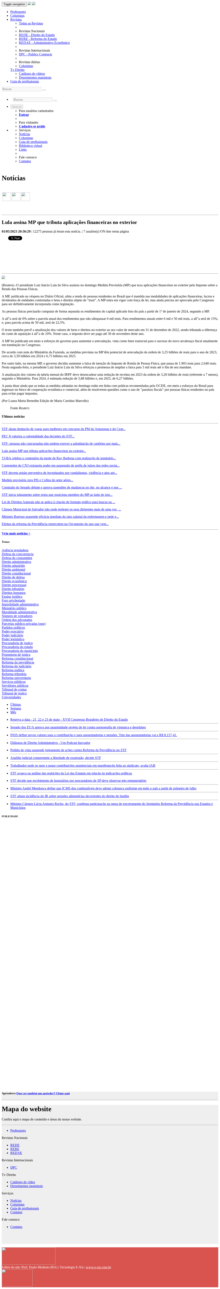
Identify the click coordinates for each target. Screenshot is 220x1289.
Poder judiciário (12, 635)
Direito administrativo (16, 562)
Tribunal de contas (14, 689)
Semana (15, 708)
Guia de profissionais (24, 81)
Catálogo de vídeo (22, 1182)
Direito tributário (13, 589)
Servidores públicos (15, 685)
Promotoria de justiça (16, 654)
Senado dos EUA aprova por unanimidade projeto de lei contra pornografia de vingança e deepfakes (78, 727)
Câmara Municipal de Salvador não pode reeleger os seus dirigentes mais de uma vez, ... (61, 509)
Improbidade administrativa (20, 604)
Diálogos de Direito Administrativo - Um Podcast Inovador (50, 743)
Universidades (11, 697)
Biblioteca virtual (30, 145)
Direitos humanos (14, 593)
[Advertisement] (34, 887)
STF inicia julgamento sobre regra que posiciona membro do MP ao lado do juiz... (57, 495)
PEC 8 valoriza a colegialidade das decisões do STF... (38, 436)
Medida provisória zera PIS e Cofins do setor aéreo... (37, 480)
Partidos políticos (13, 627)
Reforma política (13, 670)
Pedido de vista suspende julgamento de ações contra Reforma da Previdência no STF (68, 750)
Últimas (15, 704)
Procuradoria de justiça (17, 643)
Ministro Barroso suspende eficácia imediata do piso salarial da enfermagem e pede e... (60, 516)
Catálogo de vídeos (32, 73)
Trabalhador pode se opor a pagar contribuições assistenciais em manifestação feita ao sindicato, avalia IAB (82, 765)
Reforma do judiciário (16, 666)
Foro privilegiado (13, 600)
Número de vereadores (17, 616)
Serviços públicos (14, 682)
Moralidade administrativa (19, 612)
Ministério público (14, 608)
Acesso (16, 106)
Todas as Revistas (31, 23)
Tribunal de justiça (14, 693)
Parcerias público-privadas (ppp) (24, 623)
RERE (14, 1149)
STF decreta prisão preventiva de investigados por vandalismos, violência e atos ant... (59, 473)
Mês (13, 712)
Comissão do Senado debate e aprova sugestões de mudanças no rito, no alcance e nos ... (62, 487)
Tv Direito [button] (17, 70)
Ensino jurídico (12, 596)
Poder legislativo (13, 639)
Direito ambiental (13, 569)
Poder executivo (13, 631)
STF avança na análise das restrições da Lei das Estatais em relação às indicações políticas (71, 773)
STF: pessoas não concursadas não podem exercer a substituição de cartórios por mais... (61, 443)
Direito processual (14, 585)
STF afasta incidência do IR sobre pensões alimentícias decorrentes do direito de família (69, 796)
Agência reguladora (15, 550)
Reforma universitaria (16, 678)
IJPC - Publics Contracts (35, 54)
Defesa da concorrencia (18, 554)
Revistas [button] (16, 19)
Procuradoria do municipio (20, 651)
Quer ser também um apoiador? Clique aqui (43, 1093)
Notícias (24, 134)
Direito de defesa (13, 577)
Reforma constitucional (17, 658)
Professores (18, 12)
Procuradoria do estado (17, 647)
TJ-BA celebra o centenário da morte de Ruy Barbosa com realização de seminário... (59, 458)
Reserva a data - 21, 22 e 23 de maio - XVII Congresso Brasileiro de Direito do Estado (69, 719)
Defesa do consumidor (17, 558)
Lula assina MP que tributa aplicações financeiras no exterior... (44, 451)
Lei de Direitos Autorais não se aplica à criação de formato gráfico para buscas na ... (58, 502)
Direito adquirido (13, 565)
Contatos (25, 161)
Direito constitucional (16, 573)
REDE (15, 1145)
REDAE (16, 1153)
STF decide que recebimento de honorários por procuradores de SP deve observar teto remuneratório (78, 780)
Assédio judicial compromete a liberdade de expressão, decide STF (55, 758)
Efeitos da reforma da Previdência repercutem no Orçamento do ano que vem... (55, 524)
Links (23, 149)
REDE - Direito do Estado (37, 35)
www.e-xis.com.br (98, 1267)
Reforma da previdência (18, 662)
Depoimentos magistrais (35, 77)
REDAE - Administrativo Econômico (44, 42)
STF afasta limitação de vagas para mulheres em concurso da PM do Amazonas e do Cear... (63, 429)
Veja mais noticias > (16, 533)
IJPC (13, 1167)
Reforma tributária (14, 674)
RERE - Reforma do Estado (38, 39)
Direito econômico (14, 581)
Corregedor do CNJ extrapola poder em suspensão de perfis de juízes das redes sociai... (61, 465)
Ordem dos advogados (17, 620)
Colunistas (17, 15)
